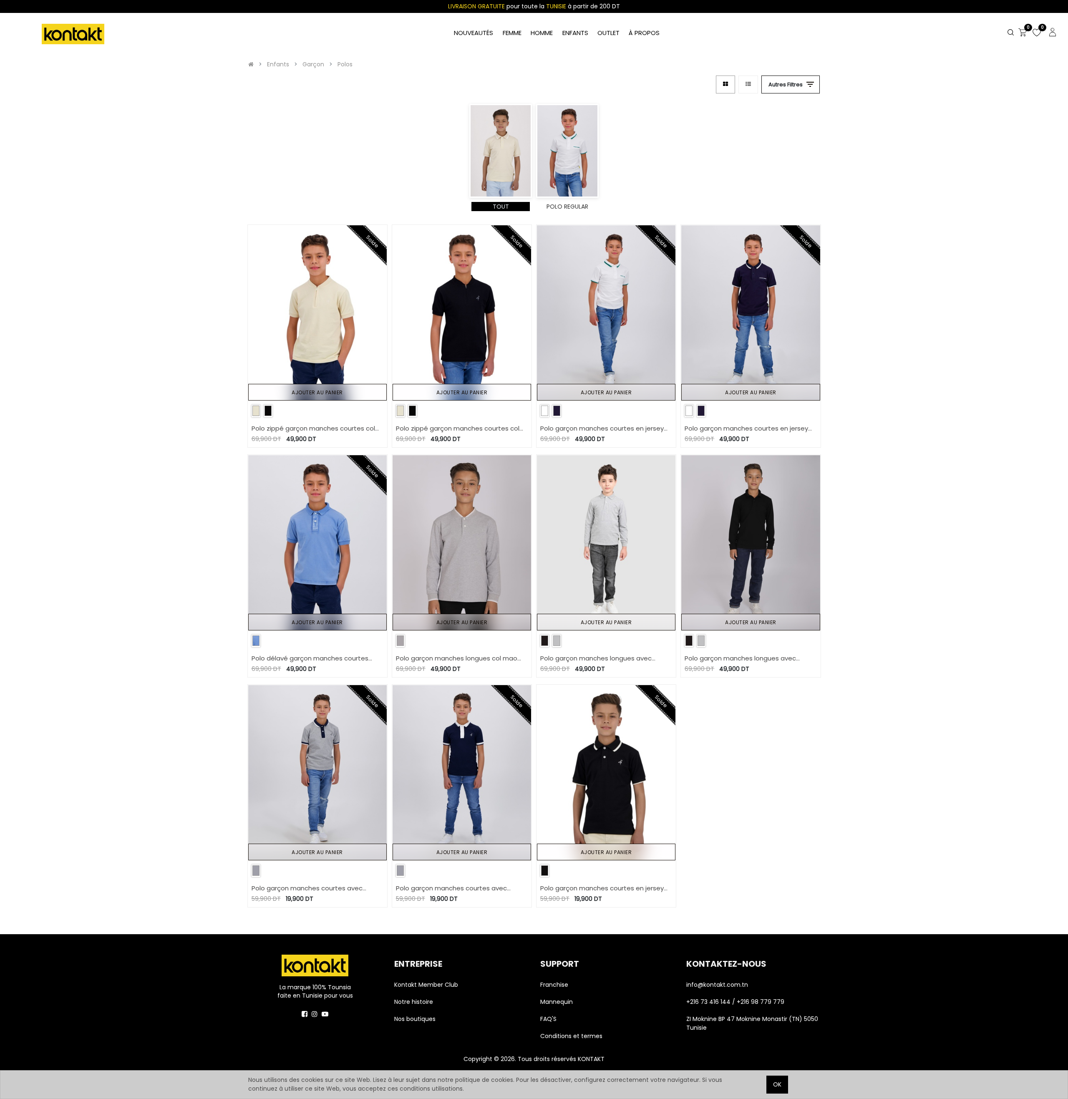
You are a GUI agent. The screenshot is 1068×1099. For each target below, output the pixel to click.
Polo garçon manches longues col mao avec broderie (456, 658)
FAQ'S (548, 1019)
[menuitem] (644, 33)
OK (777, 1084)
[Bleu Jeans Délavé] (255, 640)
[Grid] (725, 84)
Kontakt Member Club (426, 985)
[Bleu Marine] (556, 411)
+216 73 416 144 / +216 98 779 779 (735, 1002)
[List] (748, 84)
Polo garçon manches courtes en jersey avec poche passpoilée (602, 429)
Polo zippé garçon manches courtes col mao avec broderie (313, 429)
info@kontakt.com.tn (718, 985)
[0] (1022, 33)
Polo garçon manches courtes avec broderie (307, 888)
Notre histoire (413, 1002)
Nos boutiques (415, 1019)
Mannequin (557, 1002)
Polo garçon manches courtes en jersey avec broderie (602, 888)
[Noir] (268, 411)
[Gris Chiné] (400, 640)
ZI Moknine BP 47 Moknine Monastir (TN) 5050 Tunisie (752, 1023)
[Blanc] (544, 411)
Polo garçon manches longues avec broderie (596, 658)
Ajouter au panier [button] (317, 392)
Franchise (554, 985)
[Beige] (255, 411)
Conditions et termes (571, 1036)
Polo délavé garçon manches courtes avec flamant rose (310, 658)
